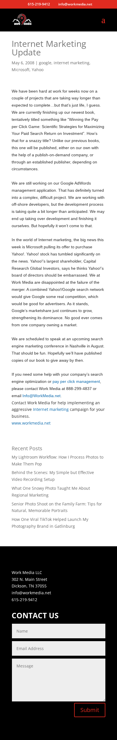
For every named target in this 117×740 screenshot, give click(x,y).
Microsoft (21, 69)
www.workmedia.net (31, 423)
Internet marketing (51, 409)
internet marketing (71, 62)
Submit (89, 710)
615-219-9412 (24, 599)
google (45, 62)
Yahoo (37, 69)
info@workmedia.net (31, 592)
